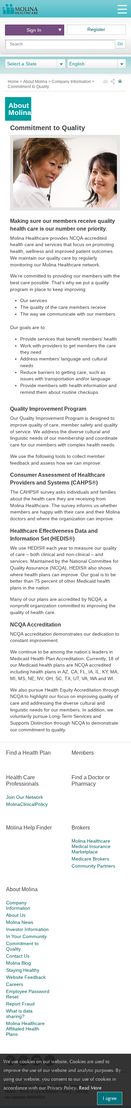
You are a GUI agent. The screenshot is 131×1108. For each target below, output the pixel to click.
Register (96, 29)
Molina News (19, 922)
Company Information (72, 81)
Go (120, 43)
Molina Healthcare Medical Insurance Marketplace (91, 846)
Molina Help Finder (29, 827)
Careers (14, 984)
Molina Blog (18, 963)
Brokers (81, 827)
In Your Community (26, 936)
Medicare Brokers (90, 859)
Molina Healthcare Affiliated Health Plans (25, 1029)
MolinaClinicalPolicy (27, 804)
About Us (16, 915)
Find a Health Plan (28, 753)
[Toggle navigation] (122, 9)
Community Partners (93, 866)
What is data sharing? (19, 1013)
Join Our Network (24, 797)
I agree (110, 1098)
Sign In (34, 30)
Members (83, 753)
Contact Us (18, 956)
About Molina (35, 81)
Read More (90, 1088)
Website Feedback (26, 977)
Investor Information (27, 929)
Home (14, 81)
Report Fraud (20, 1004)
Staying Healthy (22, 970)
